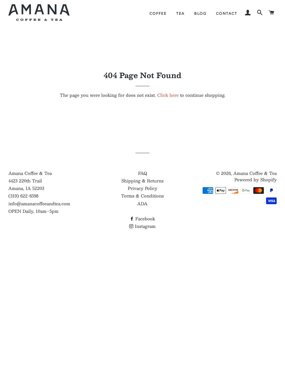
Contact (226, 13)
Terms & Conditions (142, 195)
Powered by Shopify (255, 179)
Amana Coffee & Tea (255, 173)
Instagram (144, 226)
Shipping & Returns (142, 180)
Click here (168, 94)
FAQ (142, 173)
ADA (142, 203)
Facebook (144, 218)
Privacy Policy (142, 188)
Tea (180, 13)
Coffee (157, 13)
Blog (200, 13)
